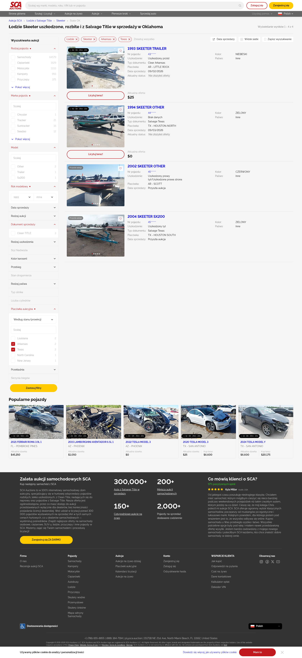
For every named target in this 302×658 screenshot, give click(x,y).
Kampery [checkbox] (22, 74)
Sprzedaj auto (148, 13)
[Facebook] (267, 562)
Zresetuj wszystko (144, 39)
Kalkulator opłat (220, 581)
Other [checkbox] (20, 166)
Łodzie (70, 39)
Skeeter (60, 20)
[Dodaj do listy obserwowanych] (120, 50)
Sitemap (129, 645)
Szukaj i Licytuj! (43, 13)
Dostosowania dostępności (42, 626)
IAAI (225, 645)
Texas (123, 39)
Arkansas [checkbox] (22, 344)
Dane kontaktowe (221, 576)
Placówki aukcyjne (126, 566)
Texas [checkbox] (20, 349)
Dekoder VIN (218, 587)
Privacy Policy (73, 645)
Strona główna (17, 13)
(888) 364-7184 (114, 638)
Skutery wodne (76, 597)
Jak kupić (216, 561)
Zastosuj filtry (33, 388)
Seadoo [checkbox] (21, 131)
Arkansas (106, 39)
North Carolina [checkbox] (25, 355)
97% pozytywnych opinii (221, 484)
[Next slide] (203, 39)
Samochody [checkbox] (24, 57)
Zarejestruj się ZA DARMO (46, 539)
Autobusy (73, 581)
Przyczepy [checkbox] (23, 79)
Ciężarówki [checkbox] (23, 62)
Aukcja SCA (15, 20)
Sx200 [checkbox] (21, 177)
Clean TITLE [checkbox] (24, 233)
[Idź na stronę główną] (15, 5)
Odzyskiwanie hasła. (174, 571)
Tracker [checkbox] (21, 120)
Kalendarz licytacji (126, 571)
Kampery (73, 566)
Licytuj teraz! (95, 95)
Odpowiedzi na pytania (224, 566)
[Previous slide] (67, 39)
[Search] (240, 5)
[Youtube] (278, 562)
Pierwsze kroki (120, 13)
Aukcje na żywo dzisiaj (128, 561)
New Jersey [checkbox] (24, 360)
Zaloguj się (257, 5)
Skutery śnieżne (77, 607)
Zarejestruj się (281, 5)
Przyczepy (74, 592)
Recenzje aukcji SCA (31, 566)
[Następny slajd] (118, 67)
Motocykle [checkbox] (23, 68)
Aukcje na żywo (73, 13)
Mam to (257, 652)
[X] (272, 561)
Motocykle (74, 571)
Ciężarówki (74, 576)
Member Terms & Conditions (113, 645)
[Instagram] (261, 562)
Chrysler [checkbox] (22, 114)
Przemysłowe (75, 602)
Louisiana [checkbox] (22, 338)
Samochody (75, 561)
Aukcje (95, 13)
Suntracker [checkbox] (23, 125)
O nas (23, 561)
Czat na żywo (219, 571)
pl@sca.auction (133, 638)
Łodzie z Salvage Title (39, 20)
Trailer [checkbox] (20, 172)
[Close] (282, 652)
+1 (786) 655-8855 (94, 638)
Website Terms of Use (89, 645)
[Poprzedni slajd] (73, 67)
